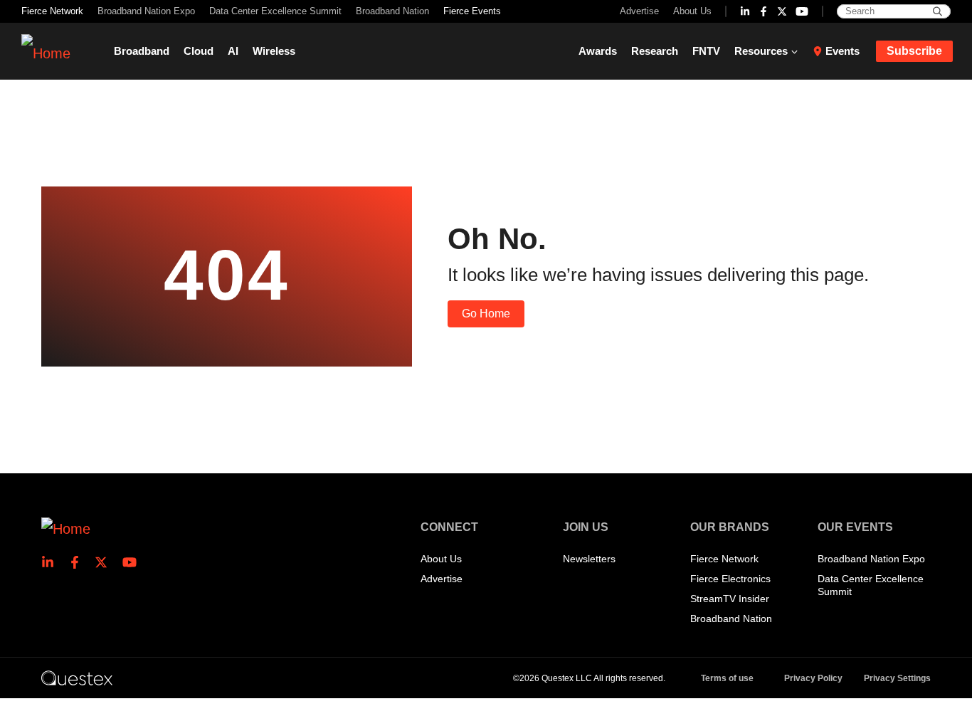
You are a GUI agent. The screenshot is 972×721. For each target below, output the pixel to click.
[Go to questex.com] (76, 678)
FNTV (706, 51)
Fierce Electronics (730, 578)
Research (654, 51)
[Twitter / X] (782, 11)
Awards (598, 51)
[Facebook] (763, 11)
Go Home (486, 313)
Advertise (639, 11)
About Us (692, 11)
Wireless (274, 51)
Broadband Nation (392, 11)
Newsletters (589, 558)
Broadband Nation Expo (146, 11)
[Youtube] (802, 11)
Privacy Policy (813, 678)
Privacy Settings (897, 678)
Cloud (198, 51)
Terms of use (727, 678)
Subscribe (914, 51)
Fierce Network (52, 11)
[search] (937, 11)
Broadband (141, 51)
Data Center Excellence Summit (275, 11)
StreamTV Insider (729, 598)
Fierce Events (472, 11)
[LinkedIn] (745, 11)
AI (233, 51)
